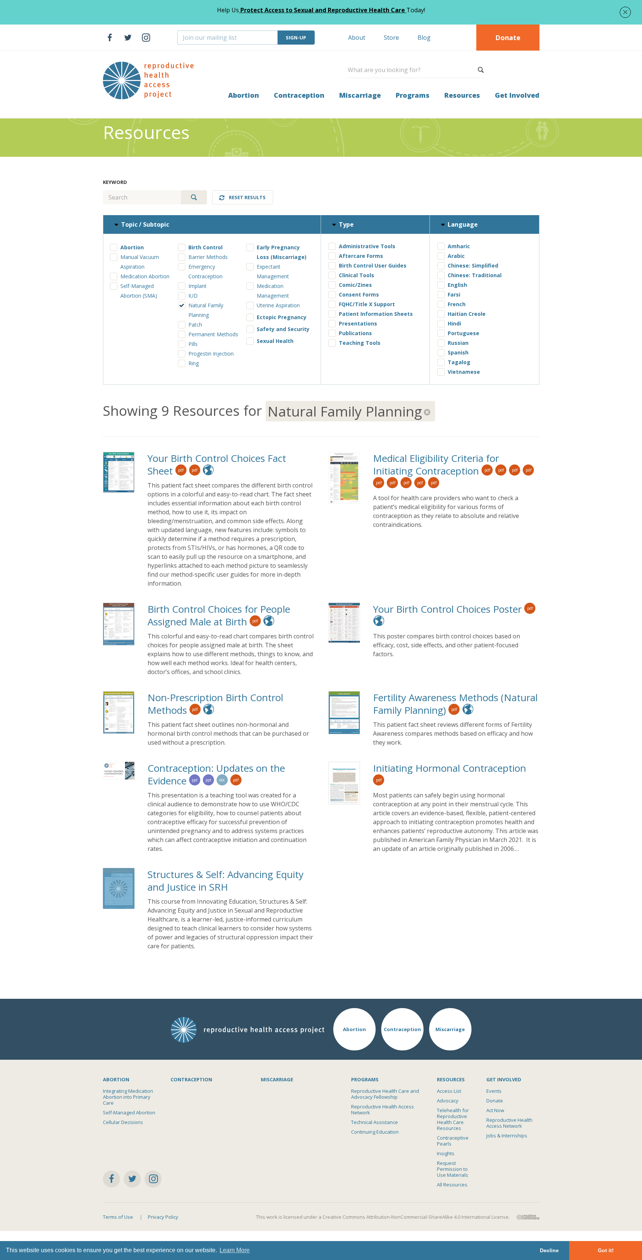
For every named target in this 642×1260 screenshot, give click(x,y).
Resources (462, 95)
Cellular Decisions (123, 1122)
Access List (449, 1091)
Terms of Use (118, 1217)
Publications (355, 333)
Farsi (454, 294)
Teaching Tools (359, 342)
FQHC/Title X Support (367, 304)
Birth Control (205, 247)
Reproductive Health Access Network (382, 1109)
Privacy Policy (163, 1217)
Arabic (456, 255)
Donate (508, 37)
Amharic (459, 246)
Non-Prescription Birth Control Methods (215, 704)
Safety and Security (283, 329)
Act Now (495, 1110)
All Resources (452, 1184)
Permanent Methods (213, 334)
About (356, 37)
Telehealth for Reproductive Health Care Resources (453, 1119)
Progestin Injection (211, 353)
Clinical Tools (356, 275)
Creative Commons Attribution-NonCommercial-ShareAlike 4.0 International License (415, 1217)
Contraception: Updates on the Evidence (216, 774)
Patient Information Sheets (376, 313)
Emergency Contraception (205, 271)
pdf (181, 470)
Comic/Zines (355, 284)
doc (222, 780)
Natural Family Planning (205, 310)
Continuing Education (375, 1131)
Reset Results (247, 197)
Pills (193, 343)
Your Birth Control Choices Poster (447, 609)
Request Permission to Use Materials (452, 1169)
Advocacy (447, 1100)
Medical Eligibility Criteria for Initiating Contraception (436, 464)
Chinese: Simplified (473, 265)
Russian (458, 342)
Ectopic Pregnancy (282, 317)
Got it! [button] (606, 1250)
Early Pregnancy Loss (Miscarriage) (282, 252)
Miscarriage (360, 95)
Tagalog (459, 362)
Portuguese (463, 333)
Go (194, 197)
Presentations (358, 323)
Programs (412, 95)
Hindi (454, 323)
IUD (193, 295)
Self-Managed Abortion (129, 1112)
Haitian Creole (467, 313)
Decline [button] (549, 1250)
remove (427, 412)
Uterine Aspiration (278, 305)
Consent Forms (359, 294)
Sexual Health (275, 340)
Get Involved (517, 95)
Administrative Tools (367, 246)
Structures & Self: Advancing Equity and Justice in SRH (225, 881)
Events (494, 1091)
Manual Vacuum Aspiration (139, 261)
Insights (445, 1153)
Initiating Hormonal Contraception (449, 768)
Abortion (243, 95)
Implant (197, 285)
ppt (195, 780)
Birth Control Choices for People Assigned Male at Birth (218, 615)
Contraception (299, 95)
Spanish (458, 352)
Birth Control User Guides (372, 265)
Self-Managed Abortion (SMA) (138, 290)
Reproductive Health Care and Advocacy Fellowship (385, 1094)
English (457, 284)
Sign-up (296, 37)
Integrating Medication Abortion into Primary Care (128, 1097)
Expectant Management (273, 271)
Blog (424, 37)
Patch (195, 324)
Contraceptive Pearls (452, 1140)
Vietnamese (464, 371)
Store (391, 37)
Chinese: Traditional (475, 275)
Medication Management (273, 290)
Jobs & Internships (506, 1135)
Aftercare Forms (361, 255)
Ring (193, 363)
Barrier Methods (208, 256)
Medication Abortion (144, 276)
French (457, 304)
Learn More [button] (235, 1250)
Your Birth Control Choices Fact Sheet (216, 464)
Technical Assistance (374, 1122)
